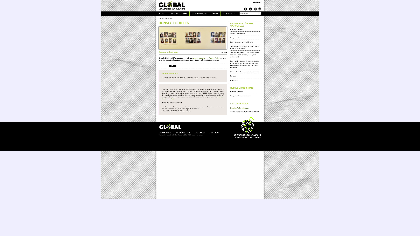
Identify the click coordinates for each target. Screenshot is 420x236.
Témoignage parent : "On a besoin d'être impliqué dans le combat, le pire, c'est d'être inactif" (244, 55)
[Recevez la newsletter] (259, 9)
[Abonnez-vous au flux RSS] (255, 9)
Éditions (215, 14)
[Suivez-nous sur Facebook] (245, 9)
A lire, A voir (234, 80)
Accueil (161, 18)
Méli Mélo (168, 18)
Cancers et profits (236, 29)
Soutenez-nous (229, 14)
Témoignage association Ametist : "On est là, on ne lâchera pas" (244, 47)
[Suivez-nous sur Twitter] (250, 9)
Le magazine (165, 133)
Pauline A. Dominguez (239, 108)
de (237, 111)
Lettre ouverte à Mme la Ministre (241, 42)
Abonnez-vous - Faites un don (247, 136)
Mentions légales (197, 135)
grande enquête (199, 58)
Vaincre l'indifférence (237, 33)
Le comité (200, 133)
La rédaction (183, 133)
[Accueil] (172, 5)
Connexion (257, 2)
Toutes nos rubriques (178, 14)
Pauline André (214, 58)
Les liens (214, 133)
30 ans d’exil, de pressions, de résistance (244, 72)
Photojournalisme (199, 14)
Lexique (233, 76)
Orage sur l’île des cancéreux (240, 38)
